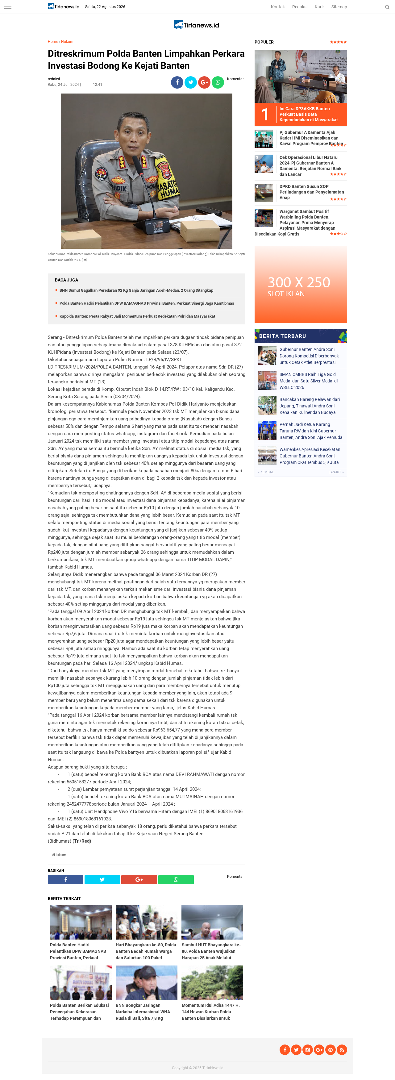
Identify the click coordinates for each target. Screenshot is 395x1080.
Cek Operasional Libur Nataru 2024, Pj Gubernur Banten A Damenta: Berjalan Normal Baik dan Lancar (310, 166)
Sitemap (339, 6)
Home (53, 42)
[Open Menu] (7, 7)
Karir (319, 6)
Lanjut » (336, 472)
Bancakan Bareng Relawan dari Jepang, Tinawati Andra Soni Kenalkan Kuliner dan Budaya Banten (310, 406)
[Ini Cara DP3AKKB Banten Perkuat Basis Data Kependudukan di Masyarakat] (301, 76)
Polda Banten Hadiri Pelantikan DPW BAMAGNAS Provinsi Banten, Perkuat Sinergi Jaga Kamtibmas (147, 303)
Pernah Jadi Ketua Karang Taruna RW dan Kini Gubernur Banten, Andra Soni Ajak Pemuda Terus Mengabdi (311, 431)
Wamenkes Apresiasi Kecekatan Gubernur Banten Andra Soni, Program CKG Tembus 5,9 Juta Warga (310, 456)
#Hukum (59, 855)
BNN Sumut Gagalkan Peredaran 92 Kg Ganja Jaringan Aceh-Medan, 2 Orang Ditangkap (136, 290)
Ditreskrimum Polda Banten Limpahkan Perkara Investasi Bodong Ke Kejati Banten (146, 59)
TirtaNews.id (212, 1068)
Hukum (67, 42)
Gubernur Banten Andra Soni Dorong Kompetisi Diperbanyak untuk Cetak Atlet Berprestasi (309, 356)
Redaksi (299, 6)
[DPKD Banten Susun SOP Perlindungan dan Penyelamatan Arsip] (264, 193)
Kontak (278, 6)
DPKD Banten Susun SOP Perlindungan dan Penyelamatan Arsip (312, 192)
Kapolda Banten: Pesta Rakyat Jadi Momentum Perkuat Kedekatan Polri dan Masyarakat (137, 316)
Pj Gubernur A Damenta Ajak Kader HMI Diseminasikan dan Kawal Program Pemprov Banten (311, 138)
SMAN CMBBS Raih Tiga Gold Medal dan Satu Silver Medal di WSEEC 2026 (309, 381)
